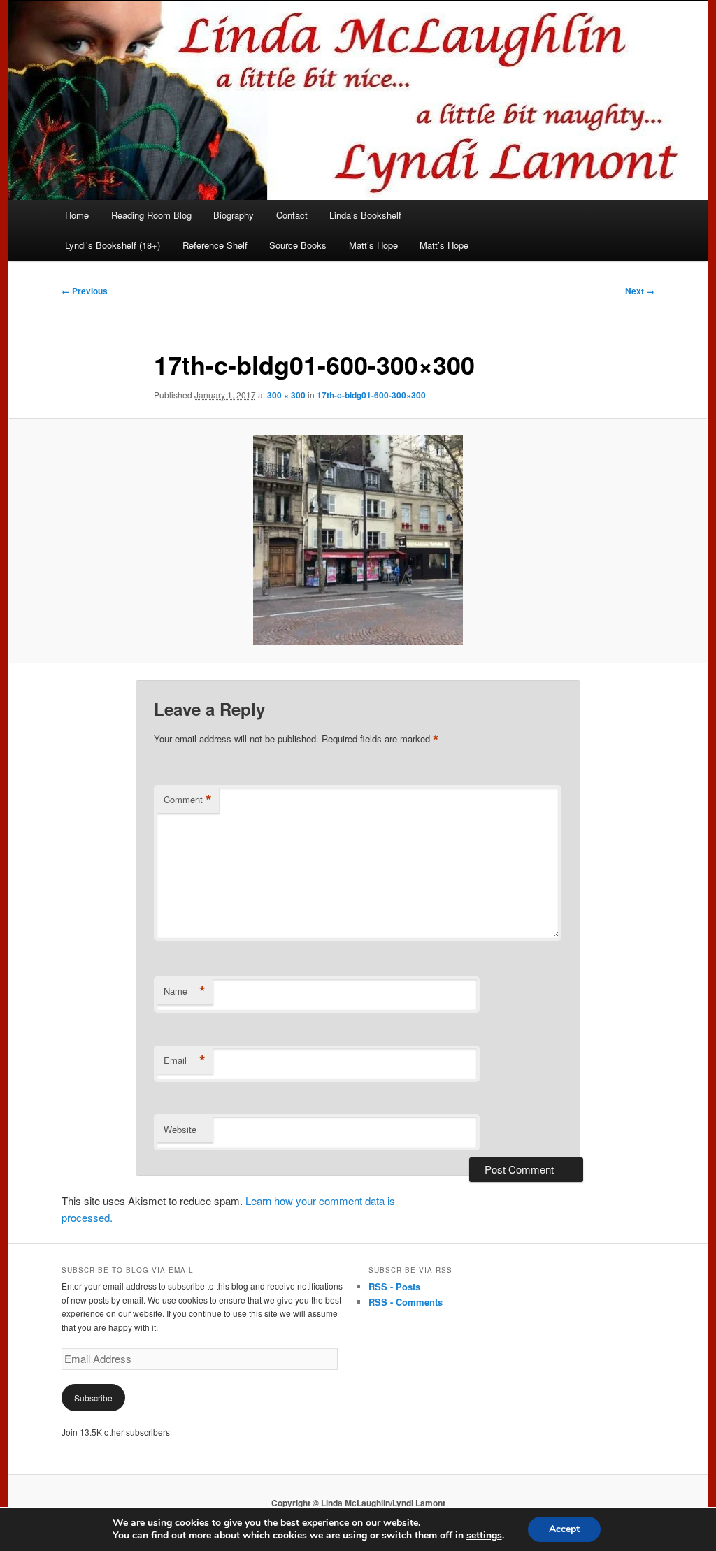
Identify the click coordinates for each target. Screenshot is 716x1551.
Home (77, 215)
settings (484, 1535)
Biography (233, 215)
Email (185, 1060)
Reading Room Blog (151, 215)
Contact (292, 215)
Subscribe (93, 1398)
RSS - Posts (394, 1286)
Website (180, 1129)
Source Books (298, 245)
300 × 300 (286, 395)
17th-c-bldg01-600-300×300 (371, 395)
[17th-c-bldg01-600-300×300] (358, 540)
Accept (564, 1529)
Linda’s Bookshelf (365, 215)
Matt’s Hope (373, 245)
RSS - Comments (405, 1301)
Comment (188, 799)
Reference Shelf (215, 245)
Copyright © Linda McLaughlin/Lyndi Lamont (358, 1502)
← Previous (85, 290)
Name (185, 991)
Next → (639, 290)
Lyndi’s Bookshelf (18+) (112, 245)
